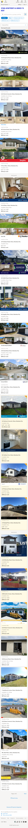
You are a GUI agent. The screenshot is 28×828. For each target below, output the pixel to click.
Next (25, 793)
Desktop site (3, 818)
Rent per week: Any (18, 18)
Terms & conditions (19, 818)
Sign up (22, 2)
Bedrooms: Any (5, 20)
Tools (24, 4)
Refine (4, 18)
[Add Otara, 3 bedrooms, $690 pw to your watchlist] (25, 464)
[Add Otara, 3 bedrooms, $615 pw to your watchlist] (25, 535)
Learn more (5, 813)
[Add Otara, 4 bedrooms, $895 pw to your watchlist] (26, 104)
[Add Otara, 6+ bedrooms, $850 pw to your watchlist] (25, 498)
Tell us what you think (7, 815)
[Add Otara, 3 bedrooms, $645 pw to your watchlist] (26, 67)
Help (8, 818)
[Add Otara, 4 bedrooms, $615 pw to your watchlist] (25, 430)
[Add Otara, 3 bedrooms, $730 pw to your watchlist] (26, 288)
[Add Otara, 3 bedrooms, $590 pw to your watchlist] (25, 569)
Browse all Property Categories (14, 807)
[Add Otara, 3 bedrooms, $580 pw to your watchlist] (26, 324)
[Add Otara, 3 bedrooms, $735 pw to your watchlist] (26, 215)
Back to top (15, 798)
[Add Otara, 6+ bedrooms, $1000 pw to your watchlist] (25, 397)
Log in (25, 2)
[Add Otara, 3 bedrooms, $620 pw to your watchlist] (25, 731)
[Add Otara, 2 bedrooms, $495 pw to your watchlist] (25, 762)
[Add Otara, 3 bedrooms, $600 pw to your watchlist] (26, 251)
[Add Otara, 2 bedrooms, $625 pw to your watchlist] (25, 637)
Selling (19, 4)
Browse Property (4, 4)
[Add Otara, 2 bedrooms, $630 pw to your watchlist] (26, 360)
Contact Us (12, 818)
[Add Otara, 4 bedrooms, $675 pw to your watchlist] (25, 668)
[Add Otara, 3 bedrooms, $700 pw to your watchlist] (25, 603)
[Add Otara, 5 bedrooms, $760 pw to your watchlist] (26, 139)
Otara (10, 18)
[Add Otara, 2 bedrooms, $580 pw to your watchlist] (26, 31)
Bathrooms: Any (14, 20)
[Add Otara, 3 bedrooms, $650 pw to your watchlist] (26, 179)
